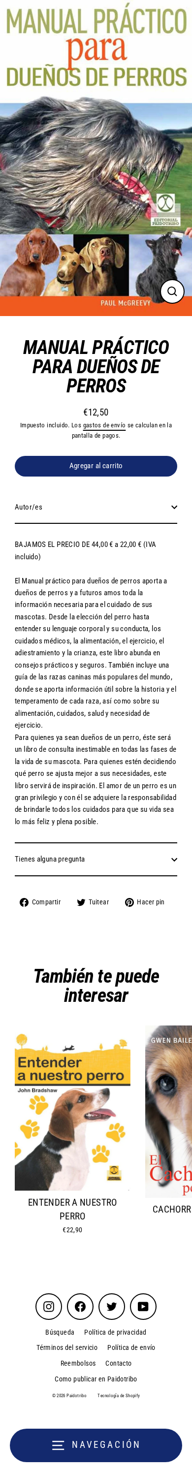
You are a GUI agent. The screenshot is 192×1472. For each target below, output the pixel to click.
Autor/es (28, 507)
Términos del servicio (66, 1347)
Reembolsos (78, 1363)
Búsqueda (59, 1332)
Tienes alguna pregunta (50, 859)
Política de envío (131, 1347)
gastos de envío (104, 425)
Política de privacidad (115, 1332)
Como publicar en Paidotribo (96, 1379)
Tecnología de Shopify (118, 1395)
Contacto (118, 1363)
